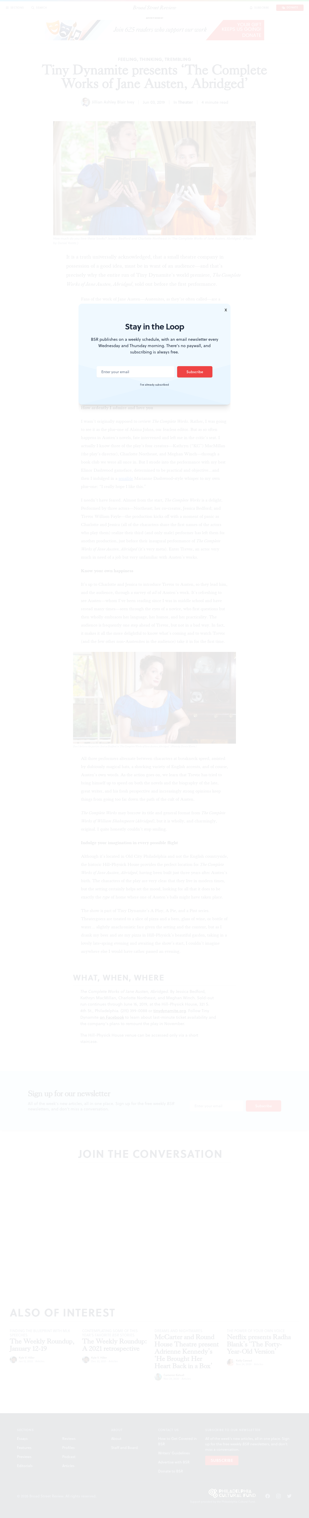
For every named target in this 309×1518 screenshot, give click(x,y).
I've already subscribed (154, 385)
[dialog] (154, 759)
